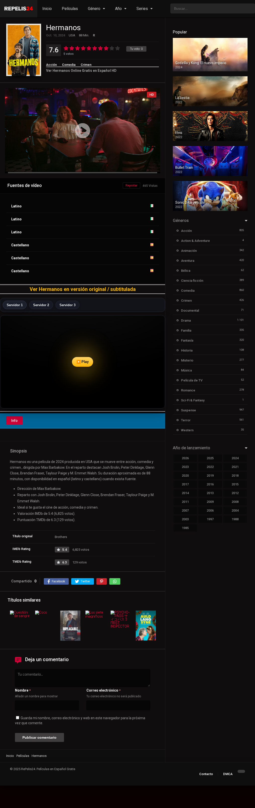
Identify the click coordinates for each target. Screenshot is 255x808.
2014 (185, 493)
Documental (190, 310)
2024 (235, 458)
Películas (70, 8)
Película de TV (191, 380)
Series (142, 8)
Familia (186, 330)
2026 (185, 458)
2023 (185, 467)
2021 (235, 467)
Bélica (185, 270)
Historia (186, 350)
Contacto (206, 774)
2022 (210, 467)
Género (94, 8)
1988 (235, 519)
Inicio (47, 8)
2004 (235, 510)
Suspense (188, 410)
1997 (210, 519)
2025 (210, 458)
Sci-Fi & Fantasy (192, 400)
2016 (210, 484)
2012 (235, 493)
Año (118, 8)
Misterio (187, 360)
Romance (188, 390)
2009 (210, 502)
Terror (186, 420)
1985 (185, 528)
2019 (210, 475)
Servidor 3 (67, 305)
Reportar (131, 185)
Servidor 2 (41, 305)
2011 (185, 502)
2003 (185, 519)
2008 (235, 502)
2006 (210, 510)
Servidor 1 (15, 305)
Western (187, 430)
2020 (185, 475)
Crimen (86, 64)
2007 (185, 510)
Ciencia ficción (192, 280)
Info (14, 421)
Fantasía (187, 340)
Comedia (68, 64)
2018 (235, 475)
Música (186, 370)
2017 (185, 484)
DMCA (228, 774)
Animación (189, 251)
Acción (51, 64)
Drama (186, 320)
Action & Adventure (195, 241)
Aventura (187, 261)
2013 (210, 493)
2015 (235, 484)
